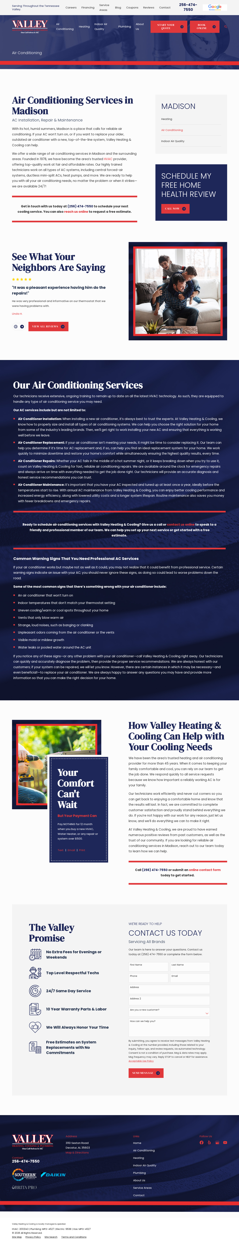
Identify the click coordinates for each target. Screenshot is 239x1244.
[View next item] (22, 326)
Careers (71, 7)
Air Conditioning (144, 1150)
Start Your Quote (165, 26)
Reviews (148, 7)
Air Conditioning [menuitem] (65, 26)
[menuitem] (191, 118)
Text (61, 850)
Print (82, 850)
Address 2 (135, 998)
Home (137, 1143)
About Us (139, 1180)
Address (134, 987)
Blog (118, 7)
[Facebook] (201, 1142)
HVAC (108, 159)
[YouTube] (225, 1142)
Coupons (132, 7)
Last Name (178, 964)
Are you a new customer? (144, 1009)
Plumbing (139, 1173)
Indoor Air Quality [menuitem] (100, 26)
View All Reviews (45, 326)
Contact (165, 7)
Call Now (172, 208)
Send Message (142, 1073)
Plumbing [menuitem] (124, 26)
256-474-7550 (188, 7)
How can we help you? (142, 1021)
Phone (133, 976)
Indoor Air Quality (144, 1165)
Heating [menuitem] (84, 26)
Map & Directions (77, 1152)
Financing (87, 7)
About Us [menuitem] (140, 26)
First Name (136, 964)
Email (71, 850)
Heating (138, 1158)
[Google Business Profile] (217, 1142)
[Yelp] (209, 1142)
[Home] (30, 26)
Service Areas (142, 1188)
